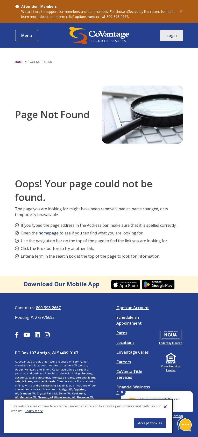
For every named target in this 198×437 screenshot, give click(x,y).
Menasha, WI (28, 397)
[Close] (165, 406)
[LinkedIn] (37, 335)
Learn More (34, 411)
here (91, 16)
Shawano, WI (85, 397)
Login (172, 35)
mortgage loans (63, 377)
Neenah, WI (45, 397)
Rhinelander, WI (64, 397)
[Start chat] (184, 424)
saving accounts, (39, 377)
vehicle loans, (24, 381)
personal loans (85, 377)
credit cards (47, 381)
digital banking (46, 385)
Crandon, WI (27, 393)
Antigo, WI (65, 389)
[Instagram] (47, 335)
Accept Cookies (150, 423)
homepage (49, 233)
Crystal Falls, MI (47, 393)
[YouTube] (26, 335)
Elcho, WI (65, 393)
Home (19, 62)
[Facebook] (17, 335)
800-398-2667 (48, 307)
